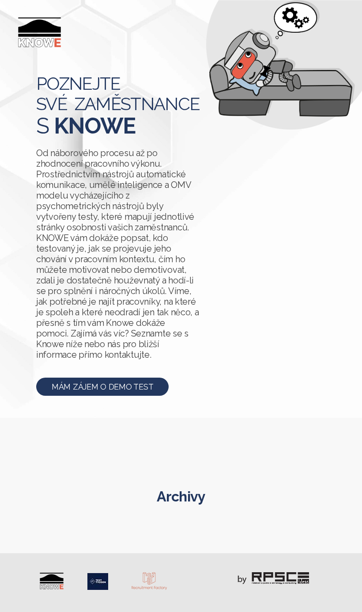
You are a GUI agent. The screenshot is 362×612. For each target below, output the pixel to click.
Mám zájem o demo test (102, 386)
